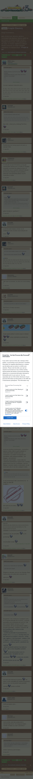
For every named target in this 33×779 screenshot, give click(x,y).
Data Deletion (7, 424)
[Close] (29, 355)
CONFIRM (10, 417)
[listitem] (16, 386)
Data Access (16, 424)
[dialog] (16, 389)
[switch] (26, 390)
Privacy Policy (26, 424)
